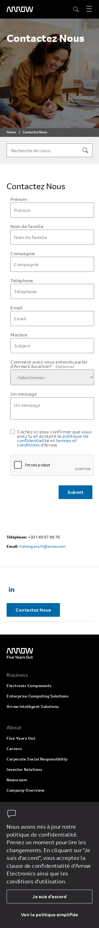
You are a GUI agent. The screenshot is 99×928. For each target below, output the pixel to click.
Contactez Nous (33, 610)
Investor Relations (24, 769)
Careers (14, 748)
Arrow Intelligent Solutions (33, 706)
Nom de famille (26, 226)
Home (11, 132)
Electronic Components (29, 685)
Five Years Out (21, 738)
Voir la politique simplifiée (49, 914)
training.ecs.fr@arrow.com (42, 546)
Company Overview (25, 790)
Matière (19, 335)
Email (16, 308)
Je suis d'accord (49, 896)
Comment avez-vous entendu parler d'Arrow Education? (49, 364)
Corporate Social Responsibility (37, 759)
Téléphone (21, 280)
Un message (23, 394)
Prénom (18, 199)
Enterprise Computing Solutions (37, 696)
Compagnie (22, 253)
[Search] (85, 150)
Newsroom (17, 779)
